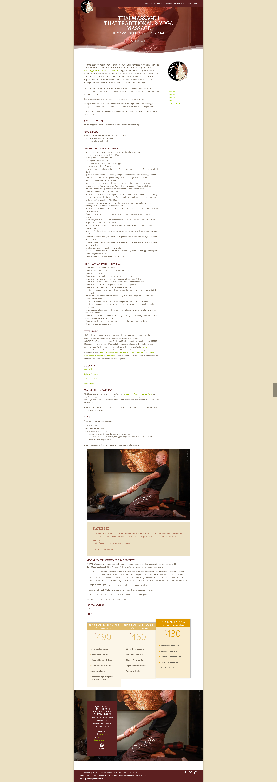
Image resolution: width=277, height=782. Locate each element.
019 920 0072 (103, 737)
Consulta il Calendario (105, 549)
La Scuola (172, 92)
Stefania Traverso (91, 374)
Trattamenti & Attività (174, 4)
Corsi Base (172, 94)
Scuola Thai (155, 4)
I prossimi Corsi (174, 103)
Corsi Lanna (173, 100)
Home (146, 4)
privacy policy (85, 778)
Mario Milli (88, 369)
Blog (195, 4)
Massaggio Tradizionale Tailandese (101, 70)
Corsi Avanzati (174, 98)
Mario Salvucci (89, 383)
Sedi (189, 4)
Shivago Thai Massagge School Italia (137, 394)
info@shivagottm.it (102, 740)
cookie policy (98, 778)
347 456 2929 (104, 734)
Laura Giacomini (90, 378)
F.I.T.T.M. (145, 347)
